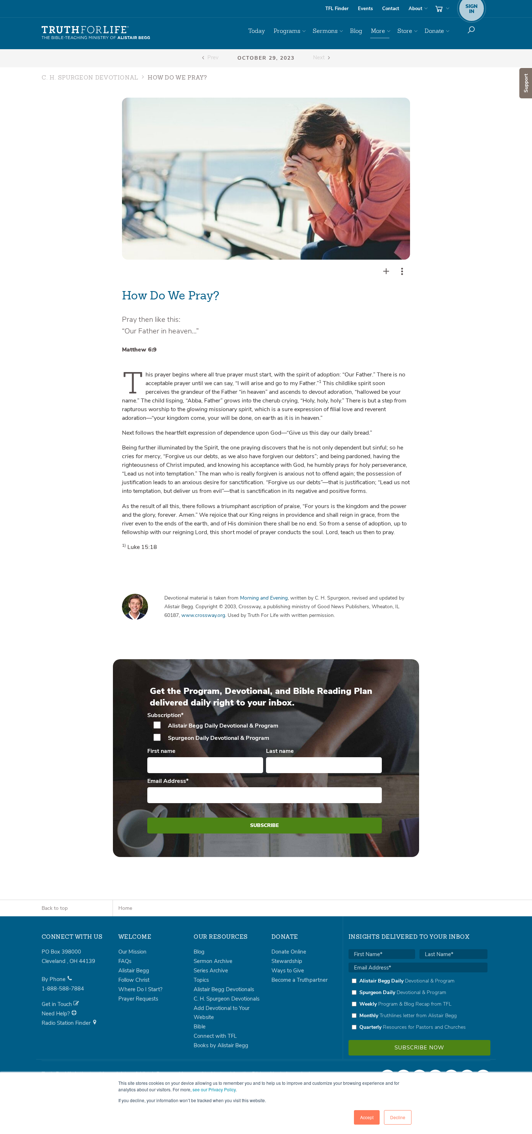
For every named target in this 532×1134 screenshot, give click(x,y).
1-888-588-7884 (63, 988)
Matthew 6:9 (139, 350)
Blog (356, 31)
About (415, 8)
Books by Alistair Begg (221, 1045)
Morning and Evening (264, 597)
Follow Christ (133, 980)
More (378, 31)
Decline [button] (397, 1117)
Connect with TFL (215, 1036)
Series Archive (211, 970)
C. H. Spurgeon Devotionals (226, 998)
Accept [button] (366, 1117)
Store (404, 31)
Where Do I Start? (140, 989)
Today (256, 31)
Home (125, 908)
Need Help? (56, 1013)
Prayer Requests (138, 998)
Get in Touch (57, 1004)
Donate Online (288, 951)
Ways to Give (287, 970)
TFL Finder (337, 8)
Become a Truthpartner (299, 980)
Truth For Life (96, 33)
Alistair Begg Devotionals (224, 989)
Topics (201, 980)
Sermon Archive (213, 961)
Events (365, 8)
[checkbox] (264, 731)
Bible (200, 1026)
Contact (390, 8)
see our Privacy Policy (214, 1089)
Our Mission (132, 951)
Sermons (325, 31)
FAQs (124, 961)
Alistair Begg (133, 970)
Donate (434, 31)
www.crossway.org (203, 615)
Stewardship (286, 961)
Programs (287, 31)
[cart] (441, 8)
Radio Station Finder (67, 1023)
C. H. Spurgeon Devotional (90, 78)
